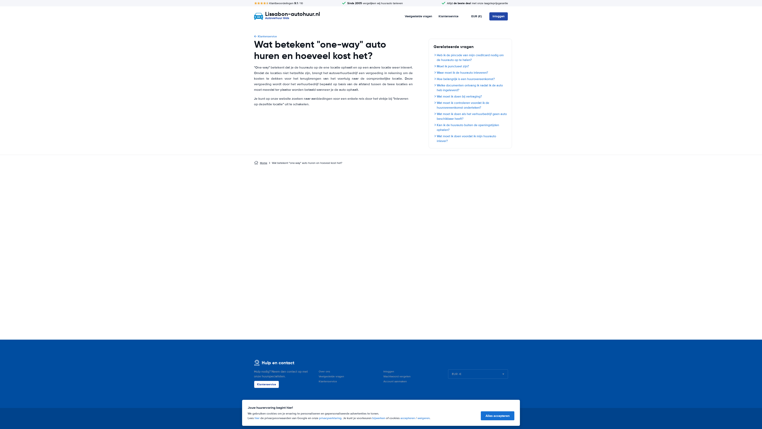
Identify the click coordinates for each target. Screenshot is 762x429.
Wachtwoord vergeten (397, 376)
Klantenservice (448, 16)
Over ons (324, 371)
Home (263, 163)
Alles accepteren (498, 416)
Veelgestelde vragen (418, 16)
